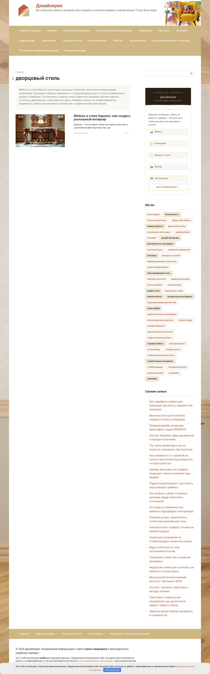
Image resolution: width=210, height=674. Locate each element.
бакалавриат (153, 214)
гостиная (151, 238)
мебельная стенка (174, 291)
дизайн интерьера (170, 238)
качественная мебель (158, 267)
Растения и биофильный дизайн (38, 50)
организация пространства (160, 320)
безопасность (172, 214)
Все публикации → (168, 187)
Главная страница (30, 30)
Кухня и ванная (97, 40)
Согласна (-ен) (112, 670)
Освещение (145, 30)
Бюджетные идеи (75, 50)
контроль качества (156, 279)
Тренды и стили (71, 40)
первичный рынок (156, 326)
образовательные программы (162, 314)
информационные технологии (162, 261)
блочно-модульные (157, 220)
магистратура (174, 285)
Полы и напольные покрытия (114, 30)
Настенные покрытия (76, 30)
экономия (152, 379)
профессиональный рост (159, 338)
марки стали (153, 291)
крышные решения (180, 279)
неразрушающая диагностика (161, 302)
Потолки (164, 30)
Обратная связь (45, 633)
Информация (27, 40)
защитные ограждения (179, 250)
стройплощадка (155, 367)
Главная (24, 633)
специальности (173, 349)
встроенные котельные (158, 232)
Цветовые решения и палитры (170, 40)
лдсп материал (154, 285)
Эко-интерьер (137, 40)
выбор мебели (183, 232)
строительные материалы (160, 361)
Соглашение (95, 633)
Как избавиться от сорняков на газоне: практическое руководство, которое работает (171, 459)
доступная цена (155, 250)
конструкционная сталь (158, 273)
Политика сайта (71, 633)
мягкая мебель (154, 296)
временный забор (176, 226)
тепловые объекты (177, 367)
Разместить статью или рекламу (129, 633)
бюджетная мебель (181, 220)
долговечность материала (160, 244)
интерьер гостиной (171, 255)
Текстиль (181, 30)
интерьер (151, 255)
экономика (174, 373)
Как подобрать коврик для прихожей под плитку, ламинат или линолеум (170, 405)
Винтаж (118, 40)
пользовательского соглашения (96, 661)
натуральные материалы (179, 296)
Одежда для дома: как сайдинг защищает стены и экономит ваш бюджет (169, 473)
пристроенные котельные (160, 332)
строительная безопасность (161, 355)
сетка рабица (153, 349)
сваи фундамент (177, 343)
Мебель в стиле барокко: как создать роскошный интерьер (102, 117)
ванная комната (155, 226)
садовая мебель (155, 343)
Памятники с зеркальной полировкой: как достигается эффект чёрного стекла (167, 601)
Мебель (52, 30)
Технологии (49, 40)
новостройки (153, 308)
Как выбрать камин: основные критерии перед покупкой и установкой (168, 497)
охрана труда (185, 320)
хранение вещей (155, 373)
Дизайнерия (49, 5)
